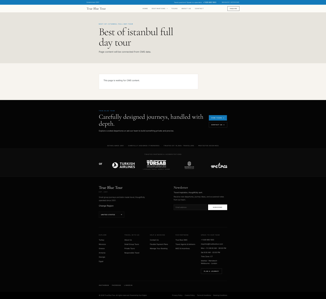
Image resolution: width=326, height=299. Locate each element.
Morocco (102, 244)
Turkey (101, 240)
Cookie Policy (190, 295)
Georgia (102, 257)
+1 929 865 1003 (207, 240)
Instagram (104, 285)
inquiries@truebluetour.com (212, 244)
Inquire (233, 8)
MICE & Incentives (182, 248)
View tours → (218, 118)
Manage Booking (230, 2)
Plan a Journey (211, 271)
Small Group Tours (131, 244)
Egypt (101, 261)
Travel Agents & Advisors (185, 244)
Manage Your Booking (158, 248)
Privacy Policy (177, 295)
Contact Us (154, 240)
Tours (174, 8)
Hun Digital (143, 295)
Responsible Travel (131, 253)
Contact (199, 8)
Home (145, 8)
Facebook (116, 285)
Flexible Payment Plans (159, 244)
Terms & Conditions (204, 295)
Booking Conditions (220, 295)
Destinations (159, 8)
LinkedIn (128, 285)
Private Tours (129, 248)
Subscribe (217, 207)
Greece (102, 248)
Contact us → (218, 124)
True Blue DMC (181, 240)
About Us (186, 8)
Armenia (102, 253)
